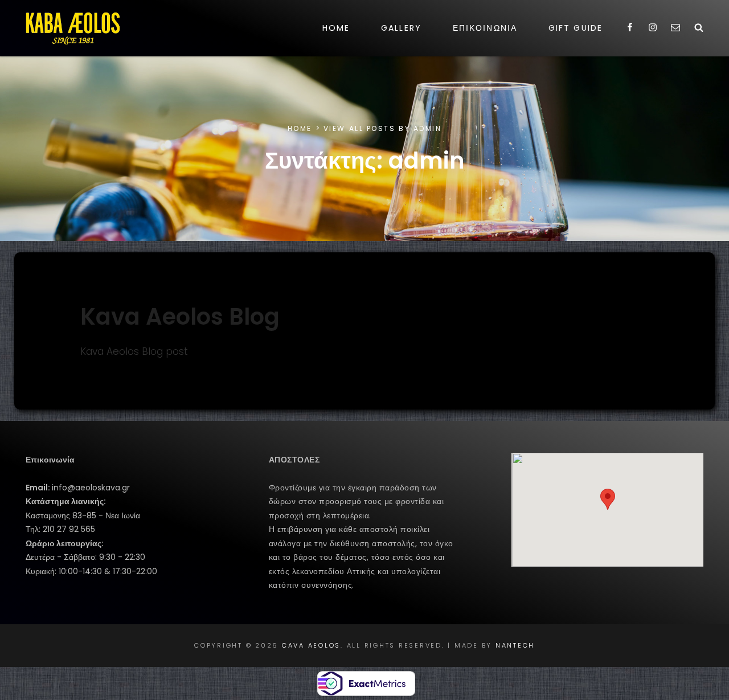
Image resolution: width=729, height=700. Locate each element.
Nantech (515, 645)
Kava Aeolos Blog (180, 317)
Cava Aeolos (311, 645)
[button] (607, 499)
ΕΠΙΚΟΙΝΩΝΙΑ (485, 28)
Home (336, 28)
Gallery (401, 28)
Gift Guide (575, 28)
